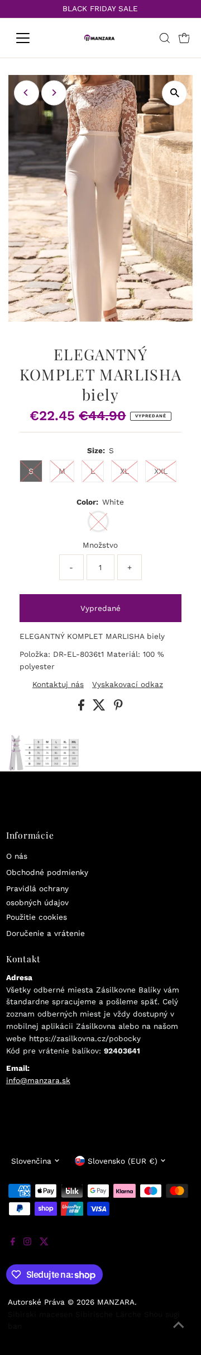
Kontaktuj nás (58, 685)
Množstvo (100, 544)
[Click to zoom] (174, 93)
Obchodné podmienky (47, 872)
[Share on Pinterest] (118, 707)
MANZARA (116, 1301)
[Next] (53, 92)
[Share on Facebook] (82, 707)
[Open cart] (184, 38)
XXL (161, 471)
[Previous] (26, 92)
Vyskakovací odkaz (127, 685)
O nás (16, 855)
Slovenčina (31, 1160)
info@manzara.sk (38, 1080)
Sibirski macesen (40, 1314)
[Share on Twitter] (100, 707)
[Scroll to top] (179, 1332)
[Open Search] (165, 38)
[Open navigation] (29, 38)
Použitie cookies (36, 916)
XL (124, 471)
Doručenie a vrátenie (45, 933)
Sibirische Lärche (108, 1314)
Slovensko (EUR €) (122, 1160)
